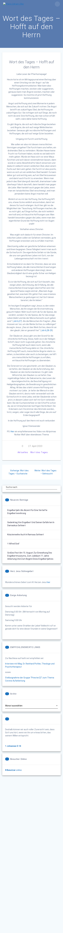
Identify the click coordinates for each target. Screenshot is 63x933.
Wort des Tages (39, 452)
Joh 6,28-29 (46, 330)
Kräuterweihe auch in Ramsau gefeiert (25, 534)
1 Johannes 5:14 (13, 746)
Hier (13, 431)
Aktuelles (23, 452)
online (13, 770)
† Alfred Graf (13, 543)
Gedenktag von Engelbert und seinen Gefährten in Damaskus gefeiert (30, 524)
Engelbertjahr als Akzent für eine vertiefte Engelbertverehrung (27, 511)
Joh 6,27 (17, 321)
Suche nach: (12, 487)
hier (48, 582)
